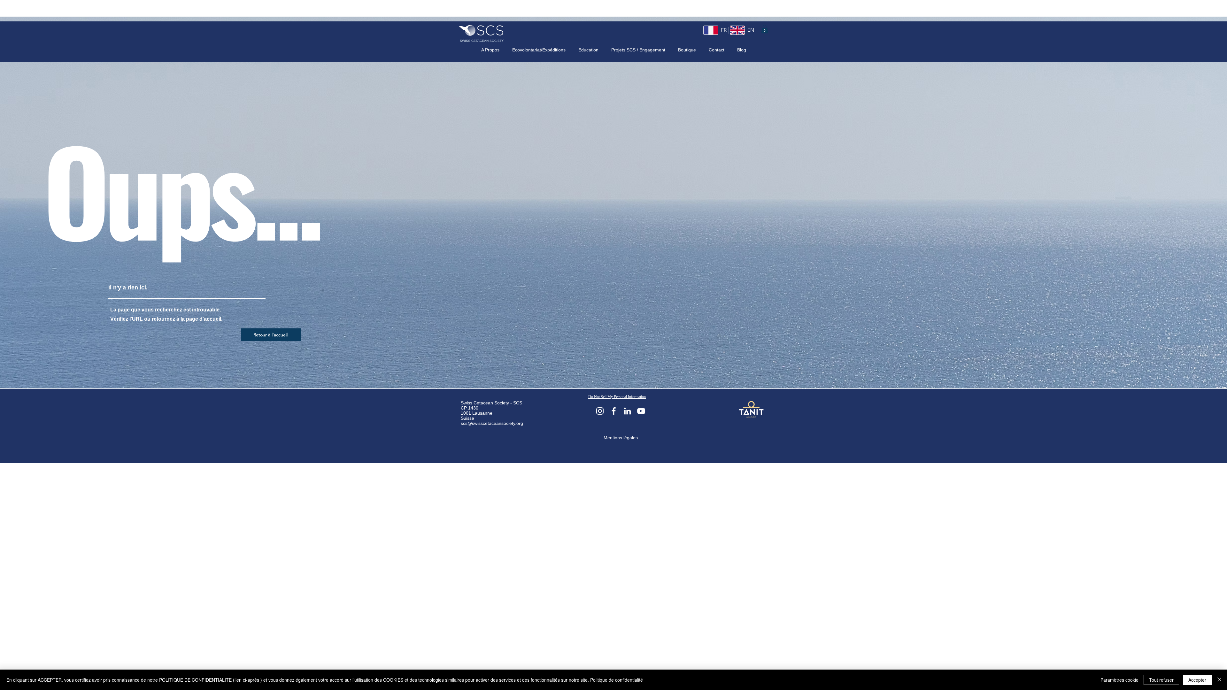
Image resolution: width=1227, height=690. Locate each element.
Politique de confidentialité (616, 680)
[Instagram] (600, 411)
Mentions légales (621, 437)
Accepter (1197, 680)
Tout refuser (1161, 680)
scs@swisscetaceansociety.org (492, 423)
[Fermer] (1219, 680)
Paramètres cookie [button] (1119, 680)
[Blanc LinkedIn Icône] (627, 411)
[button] (764, 29)
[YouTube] (641, 411)
